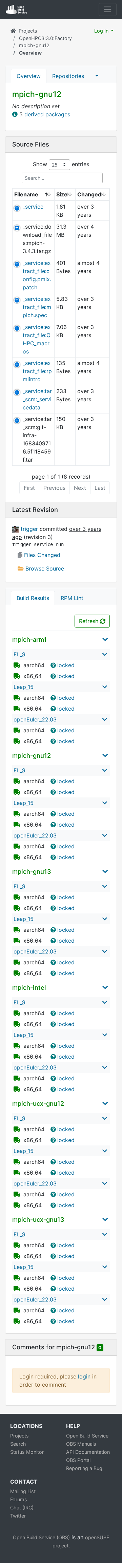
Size (61, 194)
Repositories (68, 76)
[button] (97, 76)
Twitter (18, 1516)
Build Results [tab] (33, 598)
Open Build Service (87, 1436)
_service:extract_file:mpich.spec (37, 307)
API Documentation (88, 1452)
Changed (89, 194)
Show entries (61, 164)
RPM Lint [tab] (72, 598)
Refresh (89, 621)
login (84, 1376)
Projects (28, 31)
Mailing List (23, 1491)
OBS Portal (78, 1460)
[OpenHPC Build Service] (15, 31)
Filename (26, 194)
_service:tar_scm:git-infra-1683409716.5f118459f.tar (37, 439)
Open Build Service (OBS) (41, 1537)
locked (66, 665)
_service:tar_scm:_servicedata (37, 399)
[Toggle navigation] (108, 9)
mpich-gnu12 (34, 45)
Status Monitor (27, 1452)
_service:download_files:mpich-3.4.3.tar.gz (37, 238)
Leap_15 (24, 686)
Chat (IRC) (22, 1507)
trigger (30, 528)
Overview (29, 76)
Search (18, 1444)
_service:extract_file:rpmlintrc (37, 371)
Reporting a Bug (84, 1468)
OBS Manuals (81, 1444)
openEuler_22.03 (35, 719)
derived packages (47, 114)
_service (33, 206)
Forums (18, 1499)
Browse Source (44, 568)
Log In (102, 31)
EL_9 (19, 654)
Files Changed (41, 555)
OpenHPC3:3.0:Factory (45, 38)
